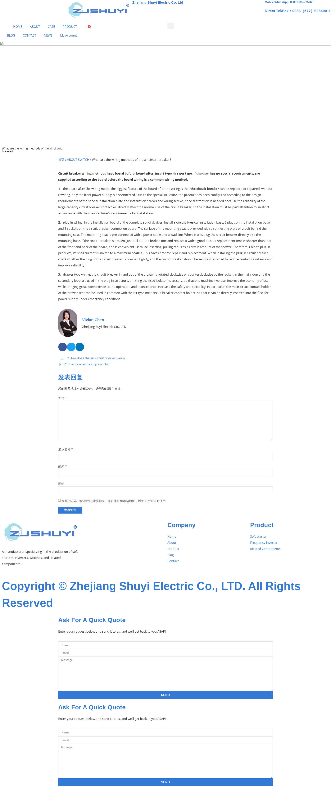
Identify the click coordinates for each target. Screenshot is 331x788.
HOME (17, 26)
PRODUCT (70, 26)
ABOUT (35, 26)
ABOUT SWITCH (78, 160)
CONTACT (29, 35)
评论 (62, 397)
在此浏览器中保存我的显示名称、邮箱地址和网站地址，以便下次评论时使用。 (115, 500)
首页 (61, 160)
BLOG (11, 35)
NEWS (48, 35)
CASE (51, 26)
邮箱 (62, 466)
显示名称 (65, 449)
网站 (61, 483)
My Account (68, 35)
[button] (170, 26)
